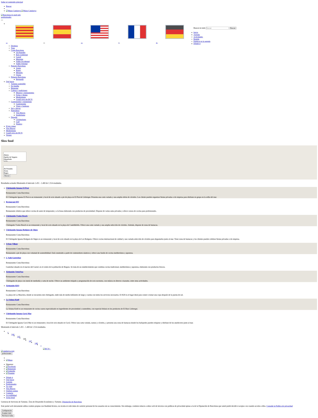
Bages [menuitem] (18, 70)
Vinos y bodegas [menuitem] (22, 106)
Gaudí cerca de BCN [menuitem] (24, 99)
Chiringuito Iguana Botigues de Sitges (22, 230)
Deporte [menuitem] (14, 117)
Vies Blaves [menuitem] (20, 113)
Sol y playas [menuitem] (15, 108)
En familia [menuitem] (15, 86)
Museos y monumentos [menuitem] (25, 93)
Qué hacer (10, 380)
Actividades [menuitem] (198, 37)
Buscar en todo (199, 28)
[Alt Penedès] (10, 169)
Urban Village (12, 244)
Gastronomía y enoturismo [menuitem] (21, 102)
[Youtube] (10, 373)
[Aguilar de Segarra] (15, 157)
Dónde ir (9, 377)
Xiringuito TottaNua (14, 272)
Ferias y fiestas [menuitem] (21, 95)
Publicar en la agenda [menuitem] (202, 41)
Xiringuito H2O (12, 286)
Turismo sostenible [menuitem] (18, 84)
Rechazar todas (7, 416)
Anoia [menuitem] (18, 68)
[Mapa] (21, 11)
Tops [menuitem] (13, 48)
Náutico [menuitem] (19, 124)
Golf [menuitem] (18, 122)
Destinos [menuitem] (14, 46)
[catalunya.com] (7, 351)
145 (18, 337)
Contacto (9, 393)
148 (36, 343)
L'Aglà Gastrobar (13, 258)
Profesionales (11, 384)
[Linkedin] (10, 371)
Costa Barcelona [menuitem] (17, 50)
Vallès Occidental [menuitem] (23, 61)
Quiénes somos (12, 391)
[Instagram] (11, 369)
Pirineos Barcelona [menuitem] (18, 77)
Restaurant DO (12, 202)
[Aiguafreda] (15, 159)
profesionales (6, 17)
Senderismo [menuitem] (20, 115)
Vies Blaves (10, 389)
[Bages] (10, 173)
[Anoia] (10, 171)
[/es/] (11, 15)
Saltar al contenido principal (12, 2)
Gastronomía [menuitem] (21, 104)
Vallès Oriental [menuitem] (21, 64)
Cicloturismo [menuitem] (21, 119)
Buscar (7, 176)
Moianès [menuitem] (19, 73)
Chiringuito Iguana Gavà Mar (18, 314)
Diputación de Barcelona (72, 402)
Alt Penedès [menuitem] (20, 52)
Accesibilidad (11, 395)
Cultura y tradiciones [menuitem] (19, 90)
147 (30, 341)
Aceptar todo (6, 413)
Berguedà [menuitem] (19, 79)
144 (12, 334)
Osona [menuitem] (18, 75)
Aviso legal (10, 398)
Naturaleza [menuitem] (15, 111)
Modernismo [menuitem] (21, 97)
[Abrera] (15, 155)
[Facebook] (11, 367)
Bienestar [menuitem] (14, 88)
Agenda (9, 382)
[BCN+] (47, 349)
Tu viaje (9, 386)
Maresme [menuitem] (19, 59)
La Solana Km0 (12, 300)
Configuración (7, 410)
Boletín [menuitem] (196, 39)
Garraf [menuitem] (18, 57)
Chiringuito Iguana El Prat (17, 188)
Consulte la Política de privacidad (279, 406)
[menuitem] (196, 32)
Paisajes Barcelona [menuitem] (18, 66)
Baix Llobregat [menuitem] (22, 55)
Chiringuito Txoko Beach (16, 216)
